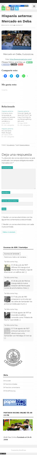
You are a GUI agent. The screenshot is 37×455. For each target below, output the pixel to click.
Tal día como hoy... (11, 262)
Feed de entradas (11, 384)
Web (4, 209)
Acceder (8, 381)
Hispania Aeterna (24, 145)
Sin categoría (11, 145)
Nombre (6, 192)
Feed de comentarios (12, 387)
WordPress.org (10, 391)
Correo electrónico (10, 201)
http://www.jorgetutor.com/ (21, 59)
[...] (26, 272)
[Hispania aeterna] (10, 118)
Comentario (7, 168)
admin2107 (19, 25)
